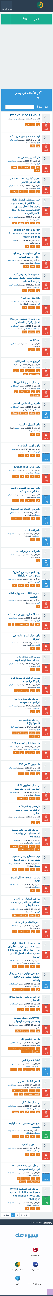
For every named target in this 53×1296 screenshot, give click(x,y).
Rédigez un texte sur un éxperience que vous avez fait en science (24, 233)
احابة (32, 1010)
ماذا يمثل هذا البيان (30, 297)
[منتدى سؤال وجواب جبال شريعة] (39, 4)
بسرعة (26, 1031)
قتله (32, 146)
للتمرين (36, 1094)
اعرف (28, 371)
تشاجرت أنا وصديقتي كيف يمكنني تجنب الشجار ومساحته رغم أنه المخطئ (24, 278)
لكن (32, 624)
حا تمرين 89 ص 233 (29, 764)
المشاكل (14, 846)
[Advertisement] (26, 62)
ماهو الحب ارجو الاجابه (28, 551)
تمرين (26, 691)
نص (20, 1048)
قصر (31, 374)
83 (28, 392)
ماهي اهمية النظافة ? (29, 445)
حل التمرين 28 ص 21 (29, 157)
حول (37, 849)
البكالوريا (13, 344)
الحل (27, 125)
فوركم (21, 455)
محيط (37, 374)
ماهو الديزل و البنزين (29, 424)
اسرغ (37, 736)
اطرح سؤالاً (31, 19)
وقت (31, 736)
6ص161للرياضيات (33, 1182)
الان (33, 125)
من (38, 191)
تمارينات (30, 849)
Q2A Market (47, 1222)
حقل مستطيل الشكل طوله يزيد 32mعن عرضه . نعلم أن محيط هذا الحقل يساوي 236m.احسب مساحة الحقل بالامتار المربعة (25, 206)
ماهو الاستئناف (32, 530)
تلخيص (26, 1048)
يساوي (16, 371)
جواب (16, 119)
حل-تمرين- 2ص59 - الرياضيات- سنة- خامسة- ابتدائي (27, 810)
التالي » (24, 1215)
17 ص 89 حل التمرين (29, 1081)
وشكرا (26, 266)
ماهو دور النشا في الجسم (26, 403)
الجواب (31, 1070)
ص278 (22, 392)
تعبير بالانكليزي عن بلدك (27, 922)
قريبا (25, 1070)
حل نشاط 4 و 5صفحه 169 (26, 743)
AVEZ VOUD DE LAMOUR (24, 115)
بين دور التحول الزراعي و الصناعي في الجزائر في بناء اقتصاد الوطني (25, 902)
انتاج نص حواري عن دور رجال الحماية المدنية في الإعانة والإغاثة (24, 977)
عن (27, 1010)
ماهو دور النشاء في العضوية (25, 509)
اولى (20, 167)
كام (22, 371)
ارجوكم (18, 1031)
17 (25, 1094)
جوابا (32, 266)
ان (33, 371)
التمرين (26, 167)
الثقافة (14, 1048)
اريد (38, 125)
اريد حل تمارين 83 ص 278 (26, 382)
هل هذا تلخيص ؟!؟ (30, 1039)
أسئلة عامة (13, 555)
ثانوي (14, 167)
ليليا (26, 1066)
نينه (38, 753)
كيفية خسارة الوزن (30, 1060)
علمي (37, 170)
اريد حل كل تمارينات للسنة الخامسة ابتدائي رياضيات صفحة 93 (26, 833)
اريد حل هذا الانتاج (30, 1102)
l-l (9, 624)
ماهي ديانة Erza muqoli (27, 466)
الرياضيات (14, 191)
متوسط (22, 1182)
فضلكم (32, 191)
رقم (30, 1094)
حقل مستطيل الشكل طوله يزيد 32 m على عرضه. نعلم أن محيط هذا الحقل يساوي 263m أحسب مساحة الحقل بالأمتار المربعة (24, 950)
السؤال (20, 1010)
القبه (25, 374)
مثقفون (36, 1052)
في (14, 733)
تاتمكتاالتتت (34, 340)
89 (16, 1094)
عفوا (37, 624)
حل (33, 167)
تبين (21, 624)
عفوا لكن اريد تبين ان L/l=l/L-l (24, 614)
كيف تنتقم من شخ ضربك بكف (24, 136)
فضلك (37, 395)
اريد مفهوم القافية (30, 1144)
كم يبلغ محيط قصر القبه (27, 361)
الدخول (31, 349)
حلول (20, 733)
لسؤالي (31, 291)
